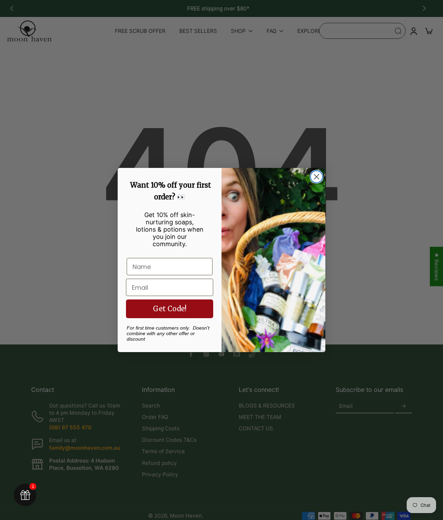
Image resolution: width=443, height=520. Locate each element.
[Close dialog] (316, 177)
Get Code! (170, 308)
